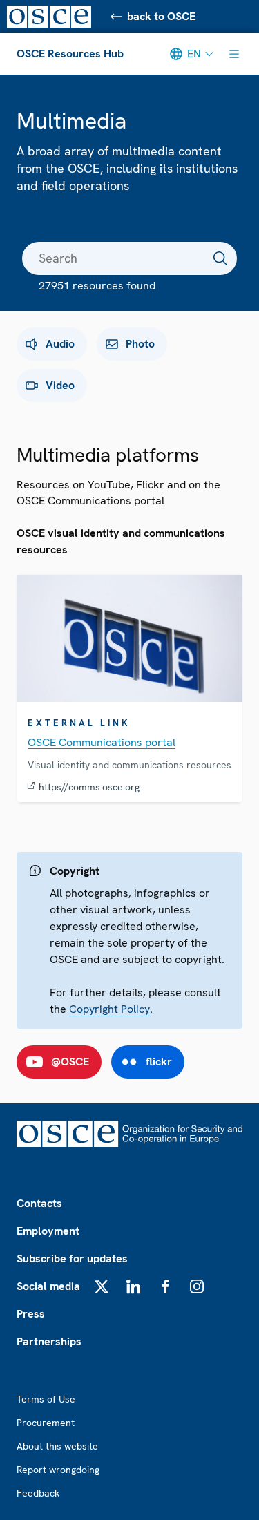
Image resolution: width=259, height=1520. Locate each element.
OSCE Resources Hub (70, 53)
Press (31, 1314)
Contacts (39, 1203)
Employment (48, 1231)
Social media (48, 1286)
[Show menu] (234, 54)
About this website (57, 1446)
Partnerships (49, 1341)
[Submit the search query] (220, 258)
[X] (101, 1286)
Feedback (38, 1493)
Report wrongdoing (58, 1469)
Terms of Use (46, 1399)
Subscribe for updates (72, 1258)
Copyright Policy (109, 1009)
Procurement (46, 1422)
